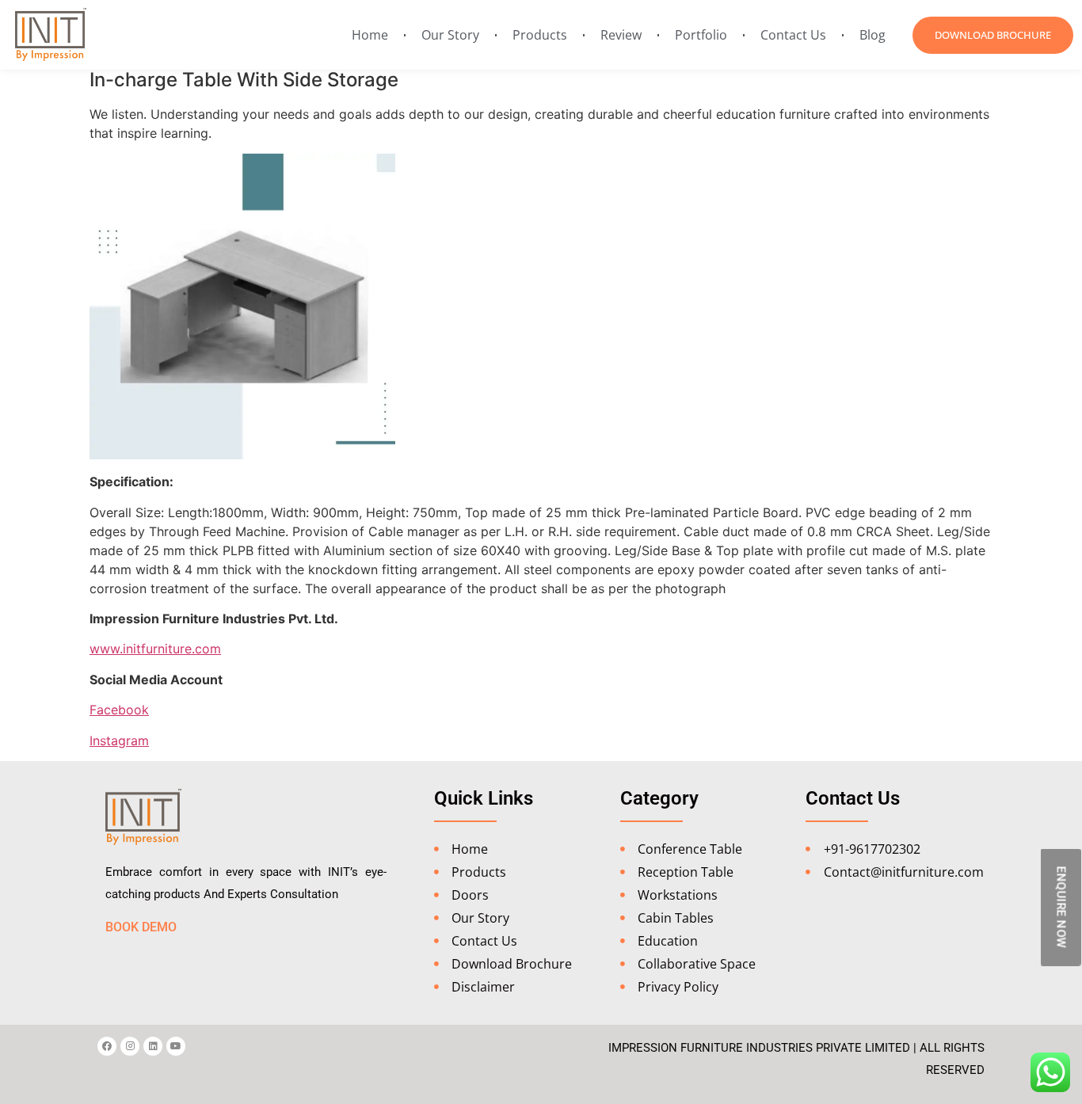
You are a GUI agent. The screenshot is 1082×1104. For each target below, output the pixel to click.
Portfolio (701, 35)
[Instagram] (129, 1046)
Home (370, 35)
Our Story (450, 35)
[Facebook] (106, 1046)
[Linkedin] (152, 1046)
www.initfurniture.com (155, 649)
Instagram (119, 740)
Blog (872, 35)
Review (621, 35)
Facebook (119, 710)
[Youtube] (175, 1046)
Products (539, 35)
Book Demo (141, 927)
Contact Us (793, 35)
